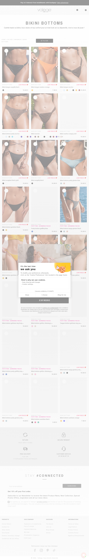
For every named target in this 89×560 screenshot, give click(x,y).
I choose (44, 295)
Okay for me (62, 295)
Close (27, 295)
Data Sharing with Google (31, 282)
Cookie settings (27, 284)
